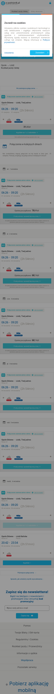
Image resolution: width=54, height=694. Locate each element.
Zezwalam (39, 53)
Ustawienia (9, 53)
